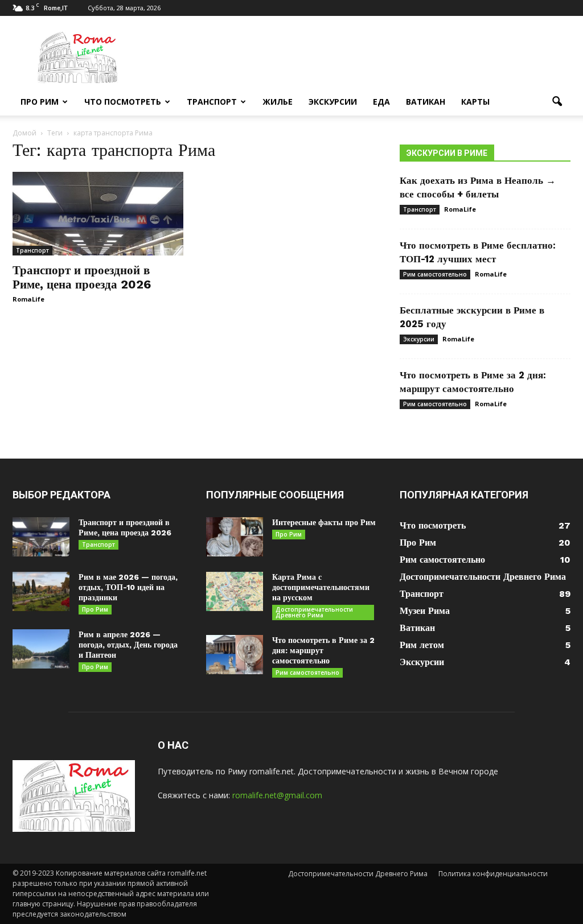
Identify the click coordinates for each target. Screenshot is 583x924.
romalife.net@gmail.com (277, 795)
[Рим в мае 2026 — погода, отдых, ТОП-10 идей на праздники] (41, 591)
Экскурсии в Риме (447, 153)
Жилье (277, 101)
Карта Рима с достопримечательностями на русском (320, 587)
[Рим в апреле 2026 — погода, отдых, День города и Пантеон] (41, 649)
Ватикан (425, 101)
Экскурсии (333, 101)
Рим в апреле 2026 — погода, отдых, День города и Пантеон (128, 644)
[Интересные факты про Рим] (234, 536)
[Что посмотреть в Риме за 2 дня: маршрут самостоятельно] (234, 654)
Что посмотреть (122, 101)
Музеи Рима (425, 610)
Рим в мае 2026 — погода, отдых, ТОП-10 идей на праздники (128, 587)
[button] (556, 102)
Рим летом (422, 645)
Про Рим (39, 101)
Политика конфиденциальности (493, 873)
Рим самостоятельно (435, 274)
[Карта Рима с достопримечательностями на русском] (234, 591)
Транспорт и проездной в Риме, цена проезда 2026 (82, 277)
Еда (381, 101)
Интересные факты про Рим (324, 522)
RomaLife (28, 299)
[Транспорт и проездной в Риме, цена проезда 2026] (98, 213)
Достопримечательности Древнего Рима (314, 612)
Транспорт (212, 101)
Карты (475, 101)
